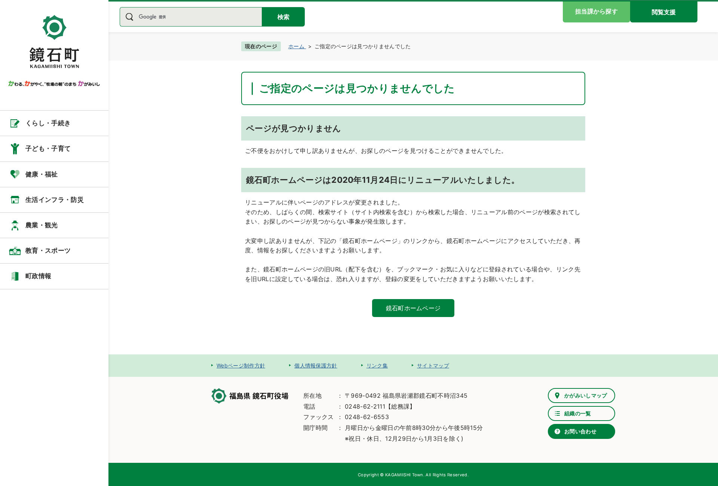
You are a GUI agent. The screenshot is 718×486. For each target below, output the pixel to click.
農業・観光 (41, 225)
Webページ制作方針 (241, 365)
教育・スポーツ (48, 250)
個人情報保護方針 (315, 365)
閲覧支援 (664, 12)
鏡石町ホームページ (413, 308)
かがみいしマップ (585, 395)
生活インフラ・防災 (54, 199)
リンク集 (377, 365)
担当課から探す (596, 11)
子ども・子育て (48, 148)
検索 (283, 17)
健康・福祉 (41, 174)
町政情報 (38, 276)
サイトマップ (433, 365)
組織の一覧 (577, 413)
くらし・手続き (48, 123)
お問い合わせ (580, 431)
